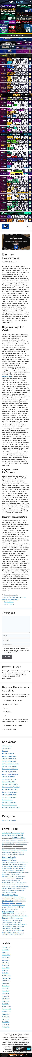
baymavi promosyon (19, 896)
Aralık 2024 (5, 965)
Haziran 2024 (6, 980)
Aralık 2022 (5, 1027)
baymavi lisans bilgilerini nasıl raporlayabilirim (11, 880)
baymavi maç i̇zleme (20, 882)
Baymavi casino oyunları (9, 850)
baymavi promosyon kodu (8, 898)
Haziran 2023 (6, 1011)
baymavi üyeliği (17, 922)
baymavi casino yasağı (6, 852)
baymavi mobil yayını (20, 884)
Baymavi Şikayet (7, 924)
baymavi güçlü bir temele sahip (8, 870)
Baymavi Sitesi (7, 901)
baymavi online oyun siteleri (21, 888)
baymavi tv (5, 907)
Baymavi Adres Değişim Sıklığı (11, 787)
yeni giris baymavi (13, 599)
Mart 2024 (5, 988)
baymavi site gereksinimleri (21, 898)
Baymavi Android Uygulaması (11, 807)
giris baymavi (19, 926)
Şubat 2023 (5, 1022)
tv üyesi (22, 932)
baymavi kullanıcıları (20, 876)
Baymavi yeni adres (8, 916)
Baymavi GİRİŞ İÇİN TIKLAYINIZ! (16, 35)
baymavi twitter (8, 911)
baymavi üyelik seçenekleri (7, 922)
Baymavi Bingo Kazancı (9, 802)
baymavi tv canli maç (16, 907)
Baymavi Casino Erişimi (9, 794)
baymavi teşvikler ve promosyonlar (18, 905)
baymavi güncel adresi (20, 864)
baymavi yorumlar (19, 918)
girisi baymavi (6, 928)
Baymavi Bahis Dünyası (9, 797)
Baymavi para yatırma (17, 890)
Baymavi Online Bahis (8, 782)
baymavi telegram (6, 905)
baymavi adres (6, 835)
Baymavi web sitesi (8, 913)
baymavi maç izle (8, 882)
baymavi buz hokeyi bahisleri (17, 842)
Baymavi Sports (9, 604)
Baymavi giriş (9, 857)
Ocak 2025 (5, 962)
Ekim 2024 (5, 970)
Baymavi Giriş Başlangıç (9, 805)
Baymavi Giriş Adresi (9, 860)
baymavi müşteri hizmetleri (22, 886)
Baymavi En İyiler (7, 800)
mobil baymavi (16, 932)
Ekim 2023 (5, 1001)
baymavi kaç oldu (8, 876)
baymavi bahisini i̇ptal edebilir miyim (9, 840)
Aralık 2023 (5, 996)
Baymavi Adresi (7, 746)
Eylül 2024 (5, 973)
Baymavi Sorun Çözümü (9, 766)
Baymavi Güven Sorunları (9, 792)
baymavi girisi (18, 852)
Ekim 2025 (5, 950)
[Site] (16, 59)
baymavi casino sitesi (22, 849)
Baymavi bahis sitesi (22, 840)
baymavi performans (10, 597)
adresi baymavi (7, 833)
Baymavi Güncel (22, 862)
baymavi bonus (6, 842)
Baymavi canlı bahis (7, 846)
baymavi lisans (19, 878)
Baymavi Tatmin (9, 602)
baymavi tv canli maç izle (10, 909)
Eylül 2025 (5, 952)
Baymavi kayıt (6, 874)
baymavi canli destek (8, 844)
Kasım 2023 (5, 998)
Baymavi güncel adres (8, 864)
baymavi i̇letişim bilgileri (8, 872)
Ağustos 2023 (6, 1006)
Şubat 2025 (5, 960)
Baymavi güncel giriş (7, 866)
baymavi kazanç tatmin (16, 874)
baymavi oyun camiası (6, 890)
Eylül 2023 (5, 1004)
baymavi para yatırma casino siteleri (9, 892)
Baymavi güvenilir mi (7, 868)
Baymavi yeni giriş (8, 918)
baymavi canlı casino (18, 846)
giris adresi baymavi (8, 926)
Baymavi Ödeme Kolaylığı (9, 789)
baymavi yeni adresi (21, 916)
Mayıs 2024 (5, 983)
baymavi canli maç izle (21, 844)
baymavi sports (19, 903)
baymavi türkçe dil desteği (20, 911)
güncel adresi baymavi (7, 930)
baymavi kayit (25, 872)
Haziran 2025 (6, 955)
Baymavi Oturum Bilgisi (9, 756)
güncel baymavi (19, 930)
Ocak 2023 (5, 1024)
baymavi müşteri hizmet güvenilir (8, 886)
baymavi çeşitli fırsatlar (6, 920)
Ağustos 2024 (6, 975)
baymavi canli (26, 842)
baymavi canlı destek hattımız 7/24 (8, 848)
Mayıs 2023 (5, 1014)
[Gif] (16, 95)
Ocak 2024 (5, 993)
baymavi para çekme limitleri (7, 896)
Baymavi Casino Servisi (9, 758)
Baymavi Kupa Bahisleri (9, 771)
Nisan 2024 (5, 986)
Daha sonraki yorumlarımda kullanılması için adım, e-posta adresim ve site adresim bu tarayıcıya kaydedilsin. (16, 650)
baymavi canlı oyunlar (21, 848)
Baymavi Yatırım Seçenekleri (10, 764)
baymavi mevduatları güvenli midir (8, 884)
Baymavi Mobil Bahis (8, 776)
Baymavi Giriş (6, 748)
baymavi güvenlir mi (19, 868)
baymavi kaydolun (17, 872)
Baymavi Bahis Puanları (9, 761)
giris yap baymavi (16, 928)
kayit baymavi (7, 932)
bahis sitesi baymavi (18, 833)
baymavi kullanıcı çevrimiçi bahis (8, 878)
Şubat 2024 (5, 991)
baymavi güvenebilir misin (19, 866)
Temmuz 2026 (6, 947)
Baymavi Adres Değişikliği (10, 784)
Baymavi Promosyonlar (11, 595)
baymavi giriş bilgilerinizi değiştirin (9, 862)
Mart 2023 (5, 1019)
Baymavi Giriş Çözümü (9, 779)
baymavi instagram (19, 870)
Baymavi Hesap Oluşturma (10, 774)
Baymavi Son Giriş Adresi (19, 901)
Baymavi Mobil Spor (8, 753)
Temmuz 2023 (6, 1009)
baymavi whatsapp (19, 913)
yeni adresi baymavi (7, 934)
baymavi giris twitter (7, 854)
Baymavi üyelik (17, 920)
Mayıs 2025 (5, 957)
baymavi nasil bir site (8, 888)
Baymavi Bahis (18, 837)
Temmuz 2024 (6, 978)
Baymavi (5, 751)
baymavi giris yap (18, 854)
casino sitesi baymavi (19, 924)
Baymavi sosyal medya (8, 903)
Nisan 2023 (5, 1016)
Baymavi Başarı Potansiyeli (10, 769)
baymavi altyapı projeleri (7, 838)
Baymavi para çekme (10, 895)
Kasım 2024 (5, 968)
